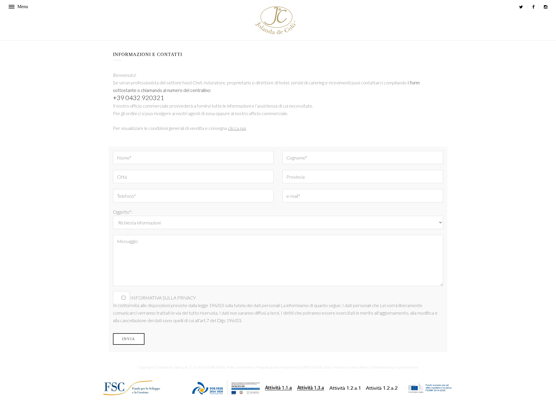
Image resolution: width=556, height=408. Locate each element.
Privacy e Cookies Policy (351, 367)
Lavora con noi (407, 367)
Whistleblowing (382, 367)
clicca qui (237, 128)
